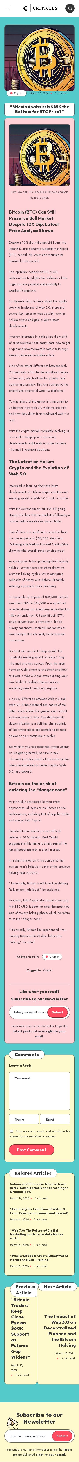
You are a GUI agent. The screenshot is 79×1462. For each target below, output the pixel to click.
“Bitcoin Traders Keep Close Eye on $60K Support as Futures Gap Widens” (20, 1328)
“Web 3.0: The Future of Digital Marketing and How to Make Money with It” (36, 1234)
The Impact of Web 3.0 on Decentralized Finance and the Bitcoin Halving (60, 1331)
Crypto (18, 93)
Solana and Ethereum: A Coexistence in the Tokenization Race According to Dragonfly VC (39, 1187)
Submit (57, 1012)
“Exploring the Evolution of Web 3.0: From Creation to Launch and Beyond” (39, 1211)
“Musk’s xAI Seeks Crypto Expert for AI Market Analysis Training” (39, 1257)
